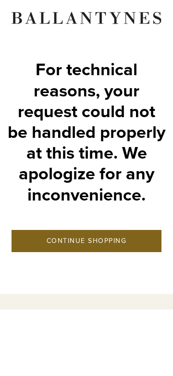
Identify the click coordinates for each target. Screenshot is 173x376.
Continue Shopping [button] (87, 241)
